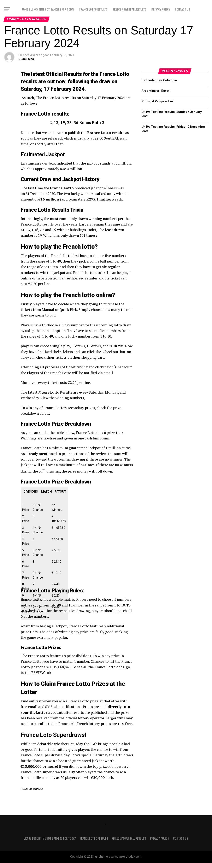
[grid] (45, 557)
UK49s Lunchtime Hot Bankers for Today (48, 9)
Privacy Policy (160, 9)
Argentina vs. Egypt (155, 91)
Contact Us (182, 9)
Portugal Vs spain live (157, 101)
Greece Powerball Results (129, 9)
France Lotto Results (93, 9)
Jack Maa (27, 59)
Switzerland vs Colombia (159, 80)
